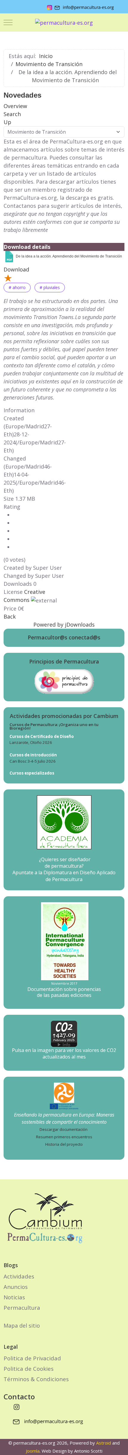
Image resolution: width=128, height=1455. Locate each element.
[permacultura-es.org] (64, 22)
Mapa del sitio (22, 1325)
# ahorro (17, 287)
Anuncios (16, 1286)
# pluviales (50, 287)
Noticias (14, 1297)
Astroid (103, 1443)
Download (16, 269)
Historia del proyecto (64, 1144)
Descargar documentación (64, 1129)
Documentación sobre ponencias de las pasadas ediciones (64, 992)
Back (10, 616)
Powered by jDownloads (64, 624)
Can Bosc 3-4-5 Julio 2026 (33, 761)
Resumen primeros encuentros (64, 1136)
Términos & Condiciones (36, 1379)
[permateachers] (64, 1092)
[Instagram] (17, 1406)
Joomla (33, 1451)
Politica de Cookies (29, 1368)
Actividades (19, 1276)
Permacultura (22, 1307)
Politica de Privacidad (32, 1358)
